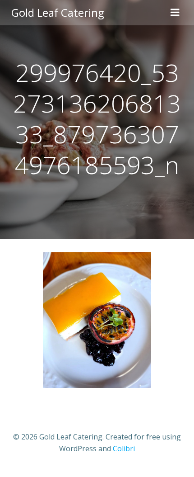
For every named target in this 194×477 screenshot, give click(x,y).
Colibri (124, 448)
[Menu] (175, 12)
